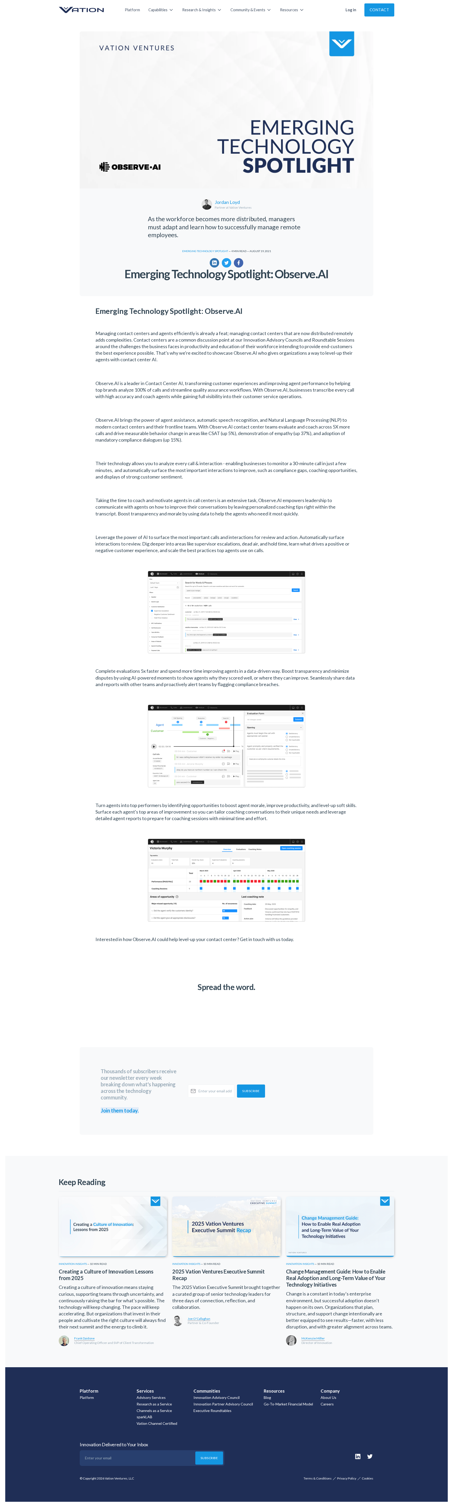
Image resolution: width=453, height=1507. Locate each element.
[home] (86, 10)
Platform (132, 10)
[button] (161, 10)
